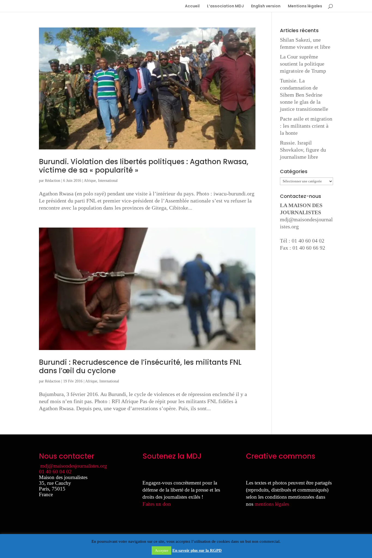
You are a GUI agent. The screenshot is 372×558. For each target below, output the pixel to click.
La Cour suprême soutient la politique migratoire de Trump (303, 64)
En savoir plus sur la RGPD (197, 550)
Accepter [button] (161, 550)
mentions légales (272, 504)
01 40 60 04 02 (55, 471)
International (108, 181)
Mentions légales (305, 6)
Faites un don (156, 504)
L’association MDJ (225, 6)
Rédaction (52, 181)
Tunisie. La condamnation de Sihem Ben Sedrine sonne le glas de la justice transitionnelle (304, 95)
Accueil (192, 6)
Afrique (90, 181)
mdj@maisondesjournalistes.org (73, 466)
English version (265, 6)
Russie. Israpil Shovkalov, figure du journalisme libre (303, 150)
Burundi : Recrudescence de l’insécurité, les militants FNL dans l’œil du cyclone (140, 366)
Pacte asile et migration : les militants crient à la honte (306, 126)
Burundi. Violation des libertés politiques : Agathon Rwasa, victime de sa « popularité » (143, 166)
